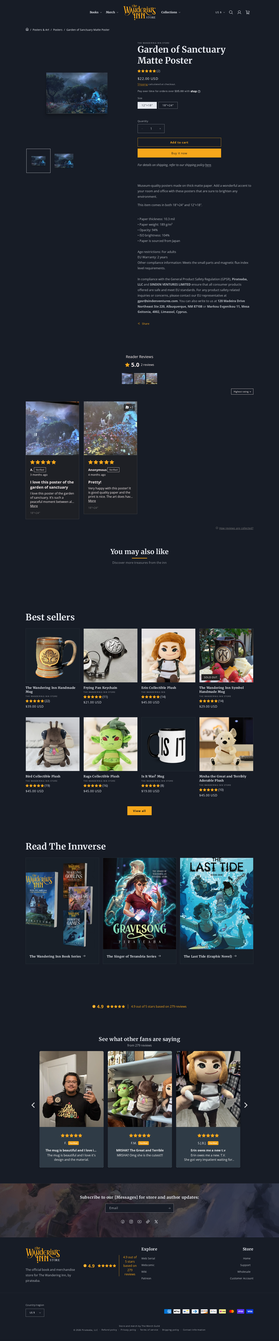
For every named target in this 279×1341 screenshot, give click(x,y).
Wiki (144, 1271)
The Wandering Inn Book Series (55, 956)
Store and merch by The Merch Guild (139, 1325)
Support (245, 1265)
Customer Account (241, 1278)
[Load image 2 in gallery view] (64, 161)
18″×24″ (168, 105)
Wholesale (244, 1271)
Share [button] (145, 323)
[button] (95, 12)
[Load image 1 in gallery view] (38, 161)
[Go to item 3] (151, 378)
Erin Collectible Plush (158, 688)
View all (139, 811)
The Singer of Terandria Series (131, 956)
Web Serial (148, 1258)
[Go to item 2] (139, 378)
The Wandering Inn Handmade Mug (51, 690)
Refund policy (109, 1329)
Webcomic (147, 1265)
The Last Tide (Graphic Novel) (208, 956)
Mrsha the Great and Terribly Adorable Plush (222, 778)
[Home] (27, 29)
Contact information (194, 1329)
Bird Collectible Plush (43, 776)
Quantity (143, 121)
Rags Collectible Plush (102, 776)
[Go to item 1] (127, 378)
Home (247, 1258)
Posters (57, 29)
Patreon (146, 1278)
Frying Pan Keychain (100, 688)
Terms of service (149, 1329)
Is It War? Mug (152, 776)
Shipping (143, 84)
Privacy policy (128, 1329)
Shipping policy (170, 1329)
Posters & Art (41, 29)
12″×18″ (147, 105)
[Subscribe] (169, 1208)
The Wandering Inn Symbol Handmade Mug (221, 690)
